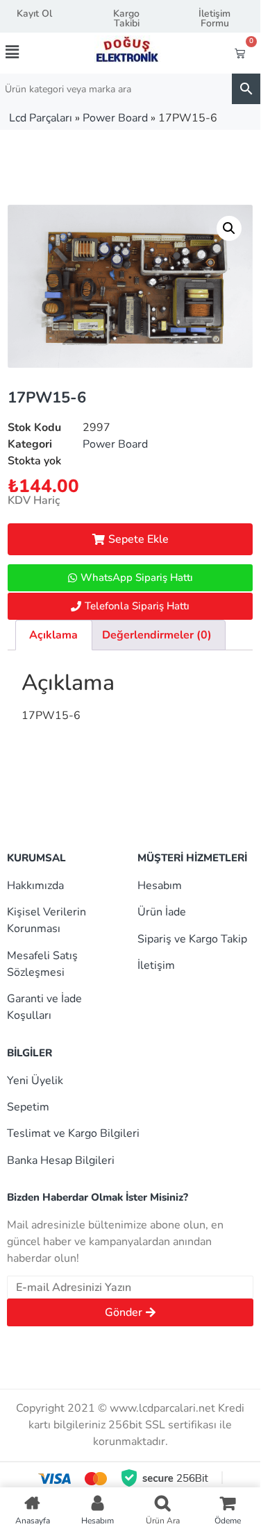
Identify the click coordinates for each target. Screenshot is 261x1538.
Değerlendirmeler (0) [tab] (157, 635)
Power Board (115, 118)
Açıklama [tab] (53, 635)
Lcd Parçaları (40, 118)
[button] (24, 52)
